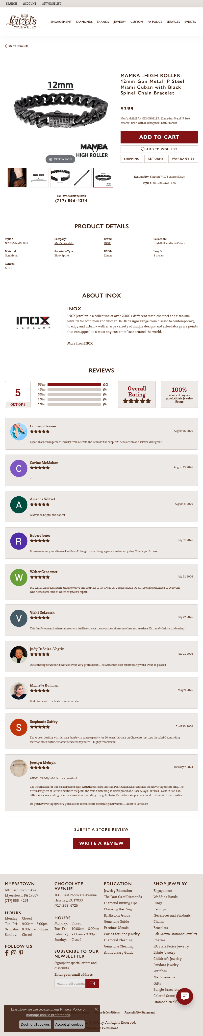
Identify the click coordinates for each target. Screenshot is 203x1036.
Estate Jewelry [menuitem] (164, 952)
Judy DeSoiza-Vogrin (47, 648)
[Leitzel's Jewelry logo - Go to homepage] (22, 21)
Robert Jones (40, 535)
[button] (11, 3)
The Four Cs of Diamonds (123, 897)
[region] (60, 110)
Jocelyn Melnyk (43, 762)
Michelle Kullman (44, 685)
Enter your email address (73, 974)
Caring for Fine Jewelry (122, 934)
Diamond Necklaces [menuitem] (168, 1002)
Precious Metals (116, 927)
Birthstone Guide (117, 915)
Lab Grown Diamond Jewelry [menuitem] (175, 934)
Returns (156, 159)
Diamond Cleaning (118, 940)
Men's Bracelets (18, 46)
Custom (136, 21)
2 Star (42, 399)
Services (173, 21)
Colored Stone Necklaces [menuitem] (172, 995)
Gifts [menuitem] (157, 983)
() (105, 384)
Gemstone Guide (116, 921)
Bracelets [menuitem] (160, 927)
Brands (103, 21)
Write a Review (101, 843)
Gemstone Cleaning (118, 946)
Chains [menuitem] (158, 921)
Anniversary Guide (118, 952)
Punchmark (110, 1027)
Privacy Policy (71, 1009)
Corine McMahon (44, 462)
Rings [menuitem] (157, 903)
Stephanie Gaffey (44, 721)
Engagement (61, 21)
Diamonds (84, 21)
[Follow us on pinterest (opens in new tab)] (21, 953)
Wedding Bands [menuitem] (165, 897)
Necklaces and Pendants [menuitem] (172, 915)
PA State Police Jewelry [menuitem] (171, 946)
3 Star (42, 394)
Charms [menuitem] (159, 940)
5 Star (42, 384)
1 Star (42, 404)
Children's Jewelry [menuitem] (167, 958)
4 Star (42, 389)
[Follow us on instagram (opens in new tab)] (13, 953)
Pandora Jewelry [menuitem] (165, 965)
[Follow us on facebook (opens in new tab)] (7, 953)
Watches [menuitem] (160, 971)
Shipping (132, 159)
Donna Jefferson (43, 426)
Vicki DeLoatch (42, 612)
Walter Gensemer (43, 571)
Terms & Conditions (107, 1012)
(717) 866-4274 (71, 200)
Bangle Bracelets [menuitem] (166, 989)
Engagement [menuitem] (162, 890)
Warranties (183, 159)
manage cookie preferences (48, 1015)
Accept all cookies (69, 1024)
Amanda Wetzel (42, 499)
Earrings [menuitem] (160, 909)
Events (190, 21)
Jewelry (119, 21)
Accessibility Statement (140, 1012)
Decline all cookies (35, 1024)
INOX (107, 243)
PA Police (155, 21)
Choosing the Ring (118, 909)
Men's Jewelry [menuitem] (164, 977)
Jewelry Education (118, 890)
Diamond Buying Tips (120, 903)
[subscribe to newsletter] (92, 983)
